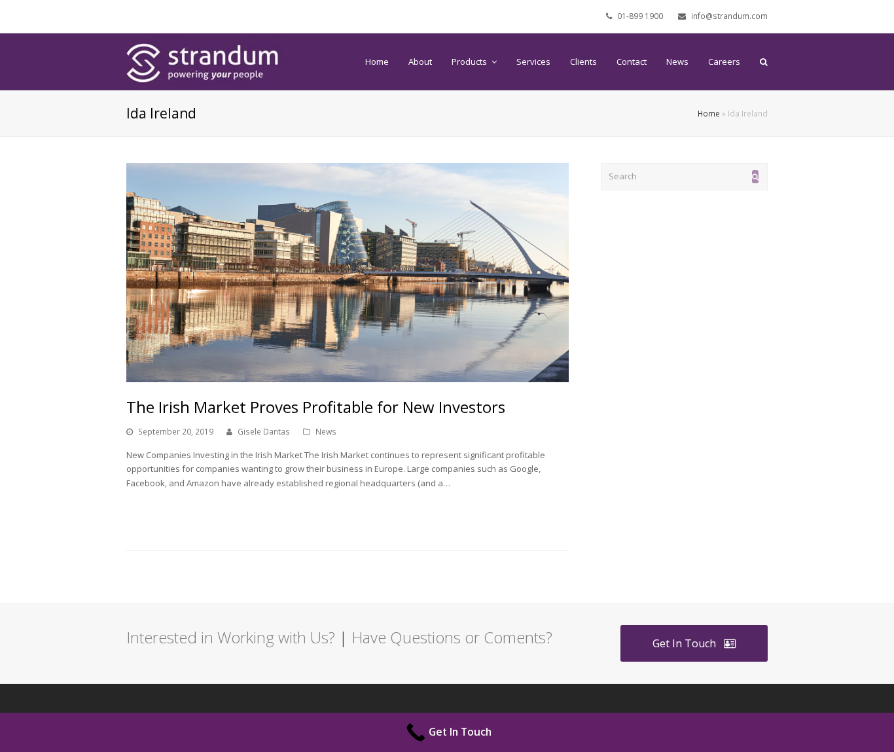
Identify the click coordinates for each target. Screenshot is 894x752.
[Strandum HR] (208, 61)
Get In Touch (684, 643)
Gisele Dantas (264, 431)
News (325, 431)
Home (709, 113)
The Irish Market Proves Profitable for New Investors (315, 407)
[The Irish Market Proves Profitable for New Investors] (347, 272)
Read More (154, 513)
